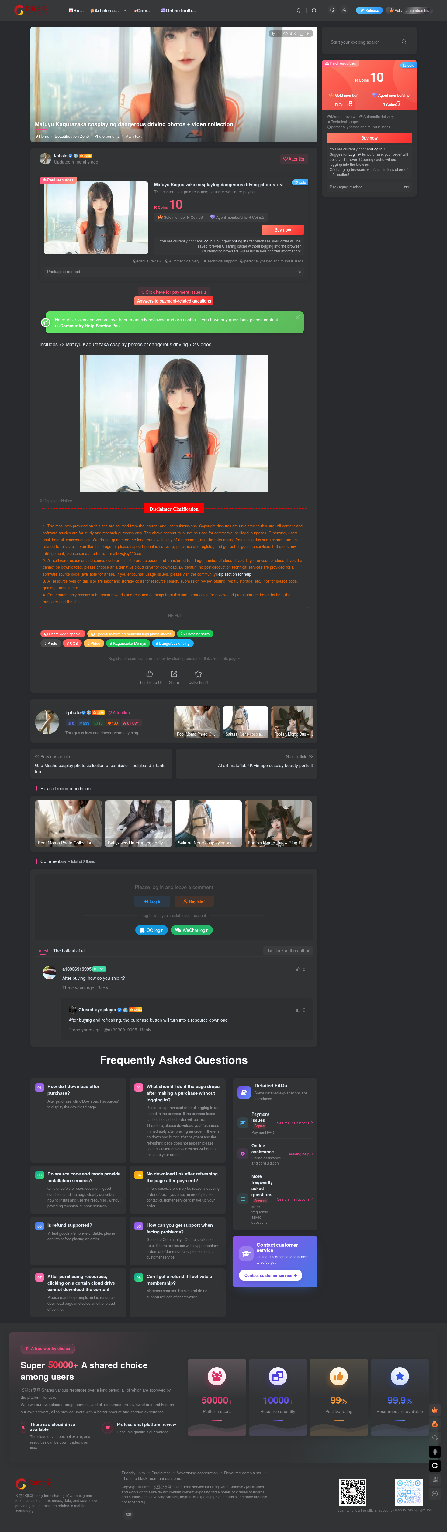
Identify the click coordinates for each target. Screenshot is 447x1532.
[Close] (297, 317)
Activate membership (412, 10)
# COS (72, 643)
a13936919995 (77, 969)
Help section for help (233, 574)
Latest (42, 951)
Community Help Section (86, 326)
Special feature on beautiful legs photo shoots (133, 633)
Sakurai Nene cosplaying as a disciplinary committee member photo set (384, 331)
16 (101, 722)
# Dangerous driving (173, 643)
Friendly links (133, 1473)
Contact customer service (268, 1275)
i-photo (61, 156)
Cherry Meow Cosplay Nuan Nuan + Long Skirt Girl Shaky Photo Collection (385, 380)
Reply (102, 988)
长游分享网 (162, 1486)
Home (43, 136)
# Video (94, 643)
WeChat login (196, 930)
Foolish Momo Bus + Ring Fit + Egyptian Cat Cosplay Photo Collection (383, 355)
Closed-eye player (97, 1009)
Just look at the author (288, 950)
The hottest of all (69, 951)
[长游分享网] (33, 1483)
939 (86, 722)
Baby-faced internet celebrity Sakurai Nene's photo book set (381, 283)
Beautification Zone (72, 136)
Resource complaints (242, 1473)
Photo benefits (107, 136)
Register (197, 901)
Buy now (283, 230)
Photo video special (65, 633)
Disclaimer (160, 1473)
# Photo (50, 643)
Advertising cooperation (197, 1473)
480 (115, 722)
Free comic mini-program (382, 301)
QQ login (155, 930)
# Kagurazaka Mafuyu (128, 643)
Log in (207, 240)
